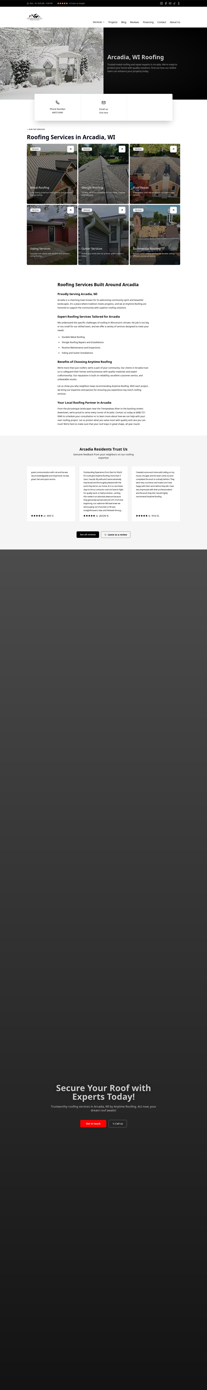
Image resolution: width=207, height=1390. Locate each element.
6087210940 (57, 112)
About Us (175, 22)
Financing (148, 22)
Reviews (134, 22)
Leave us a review (117, 534)
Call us (175, 13)
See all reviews (88, 534)
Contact (161, 22)
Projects (112, 22)
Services (97, 22)
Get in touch (157, 13)
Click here (103, 112)
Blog (123, 22)
